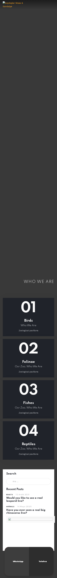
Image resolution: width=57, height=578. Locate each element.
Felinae (28, 362)
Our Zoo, (20, 366)
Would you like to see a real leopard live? (24, 499)
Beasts (9, 495)
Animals (10, 507)
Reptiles (28, 444)
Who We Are (28, 325)
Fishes (28, 403)
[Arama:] (28, 481)
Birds (28, 320)
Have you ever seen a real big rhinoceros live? (25, 511)
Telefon (43, 561)
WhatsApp (18, 561)
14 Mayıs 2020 (24, 507)
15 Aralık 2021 (22, 495)
